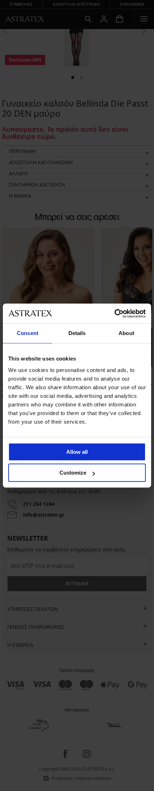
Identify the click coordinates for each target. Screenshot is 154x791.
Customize (72, 473)
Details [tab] (77, 333)
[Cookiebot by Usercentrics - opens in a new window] (114, 313)
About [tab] (126, 333)
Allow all (77, 452)
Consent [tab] (27, 333)
